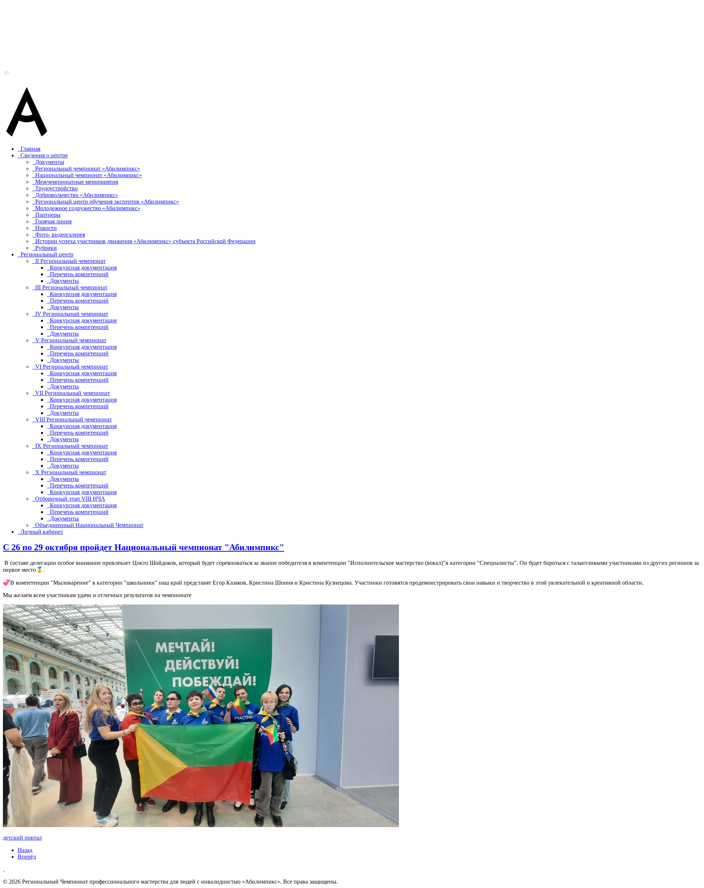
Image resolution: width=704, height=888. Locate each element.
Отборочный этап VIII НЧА (70, 499)
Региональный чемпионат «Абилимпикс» (87, 168)
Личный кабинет (42, 532)
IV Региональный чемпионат (71, 314)
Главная (30, 149)
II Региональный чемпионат (70, 261)
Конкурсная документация (83, 267)
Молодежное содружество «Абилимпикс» (87, 208)
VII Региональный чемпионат (72, 393)
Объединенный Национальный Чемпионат (89, 525)
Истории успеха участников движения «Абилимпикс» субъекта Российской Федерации (145, 241)
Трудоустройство (56, 188)
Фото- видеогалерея (60, 234)
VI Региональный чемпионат (71, 366)
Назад (25, 850)
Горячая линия (53, 221)
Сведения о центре (44, 155)
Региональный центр (47, 254)
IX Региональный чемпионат (71, 446)
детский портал (22, 837)
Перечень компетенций (79, 274)
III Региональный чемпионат (71, 287)
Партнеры (47, 215)
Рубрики (46, 248)
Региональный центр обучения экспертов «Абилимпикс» (107, 201)
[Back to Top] (3, 869)
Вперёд (27, 857)
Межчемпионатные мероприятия (76, 182)
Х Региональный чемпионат (70, 472)
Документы (49, 162)
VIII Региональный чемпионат (73, 419)
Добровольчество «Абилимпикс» (76, 195)
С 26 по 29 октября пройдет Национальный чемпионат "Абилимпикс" (143, 547)
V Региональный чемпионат (70, 340)
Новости (46, 228)
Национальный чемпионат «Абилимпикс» (88, 175)
